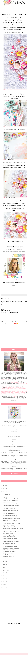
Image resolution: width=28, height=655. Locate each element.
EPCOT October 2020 (7, 530)
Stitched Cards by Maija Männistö (9, 551)
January (5, 570)
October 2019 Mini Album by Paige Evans (11, 548)
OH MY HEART (16, 392)
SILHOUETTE (18, 395)
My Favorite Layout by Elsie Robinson (10, 538)
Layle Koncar (23, 462)
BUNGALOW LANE (10, 390)
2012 (3, 583)
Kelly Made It (3, 318)
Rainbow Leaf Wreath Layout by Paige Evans (11, 531)
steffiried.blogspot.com (9, 282)
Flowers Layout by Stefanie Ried (9, 543)
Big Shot (15, 168)
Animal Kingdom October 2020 (9, 533)
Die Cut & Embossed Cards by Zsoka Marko (11, 521)
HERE (18, 450)
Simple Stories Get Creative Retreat (16, 449)
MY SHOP (15, 396)
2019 (3, 572)
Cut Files (14, 439)
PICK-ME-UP (3, 392)
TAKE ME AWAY (22, 392)
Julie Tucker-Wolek (5, 298)
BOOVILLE (20, 383)
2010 (3, 586)
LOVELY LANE (20, 384)
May (4, 564)
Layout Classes (14, 431)
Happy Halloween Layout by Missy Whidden (11, 498)
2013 (3, 581)
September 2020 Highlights (8, 556)
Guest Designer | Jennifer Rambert (9, 554)
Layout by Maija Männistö (8, 507)
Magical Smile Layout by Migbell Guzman (11, 535)
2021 (3, 491)
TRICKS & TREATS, (15, 387)
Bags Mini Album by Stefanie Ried (9, 502)
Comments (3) (18, 290)
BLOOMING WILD (14, 388)
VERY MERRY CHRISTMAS (12, 384)
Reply (2, 304)
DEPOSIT (23, 446)
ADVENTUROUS (22, 387)
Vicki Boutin (17, 462)
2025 (3, 485)
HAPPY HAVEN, (8, 387)
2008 (3, 589)
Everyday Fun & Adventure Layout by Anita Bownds (13, 528)
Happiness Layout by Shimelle (9, 525)
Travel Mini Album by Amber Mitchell (10, 516)
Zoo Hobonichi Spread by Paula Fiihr (10, 546)
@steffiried (21, 282)
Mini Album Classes (14, 434)
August (5, 559)
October (5, 497)
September (6, 558)
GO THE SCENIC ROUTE (14, 247)
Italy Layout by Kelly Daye (8, 553)
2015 (3, 578)
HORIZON (20, 391)
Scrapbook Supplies (14, 429)
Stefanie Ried (12, 19)
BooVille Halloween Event (12, 452)
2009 (3, 587)
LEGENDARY (4, 386)
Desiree (2, 309)
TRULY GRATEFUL (14, 391)
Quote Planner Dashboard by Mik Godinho (11, 541)
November (5, 495)
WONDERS (17, 390)
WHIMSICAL (24, 391)
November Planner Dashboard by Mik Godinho (12, 505)
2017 (3, 575)
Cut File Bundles (14, 441)
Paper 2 (10, 203)
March (5, 567)
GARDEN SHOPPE (22, 388)
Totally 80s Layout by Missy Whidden (10, 508)
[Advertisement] (14, 606)
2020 (3, 493)
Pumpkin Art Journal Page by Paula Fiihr (10, 510)
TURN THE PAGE (9, 392)
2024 (3, 487)
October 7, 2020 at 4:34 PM (6, 310)
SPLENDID (4, 390)
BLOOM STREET (7, 391)
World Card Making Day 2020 (8, 549)
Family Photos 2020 (7, 539)
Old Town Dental (5, 379)
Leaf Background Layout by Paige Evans (10, 503)
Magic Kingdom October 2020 (9, 536)
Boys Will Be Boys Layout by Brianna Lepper (11, 523)
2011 (3, 584)
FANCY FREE (3, 393)
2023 (3, 488)
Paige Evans (11, 462)
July (4, 561)
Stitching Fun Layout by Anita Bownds (10, 500)
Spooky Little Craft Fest (15, 455)
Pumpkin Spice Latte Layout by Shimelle (10, 544)
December (5, 494)
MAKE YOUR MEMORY (15, 382)
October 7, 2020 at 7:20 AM (6, 299)
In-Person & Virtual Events (14, 436)
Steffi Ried (14, 285)
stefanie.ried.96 (18, 283)
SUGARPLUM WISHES (6, 388)
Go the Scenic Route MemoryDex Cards (10, 526)
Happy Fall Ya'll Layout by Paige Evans (10, 520)
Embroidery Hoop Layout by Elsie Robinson (11, 518)
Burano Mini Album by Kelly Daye (9, 513)
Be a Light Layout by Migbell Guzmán (10, 515)
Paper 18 (8, 20)
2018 (3, 573)
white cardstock (8, 129)
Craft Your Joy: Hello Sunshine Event (18, 461)
